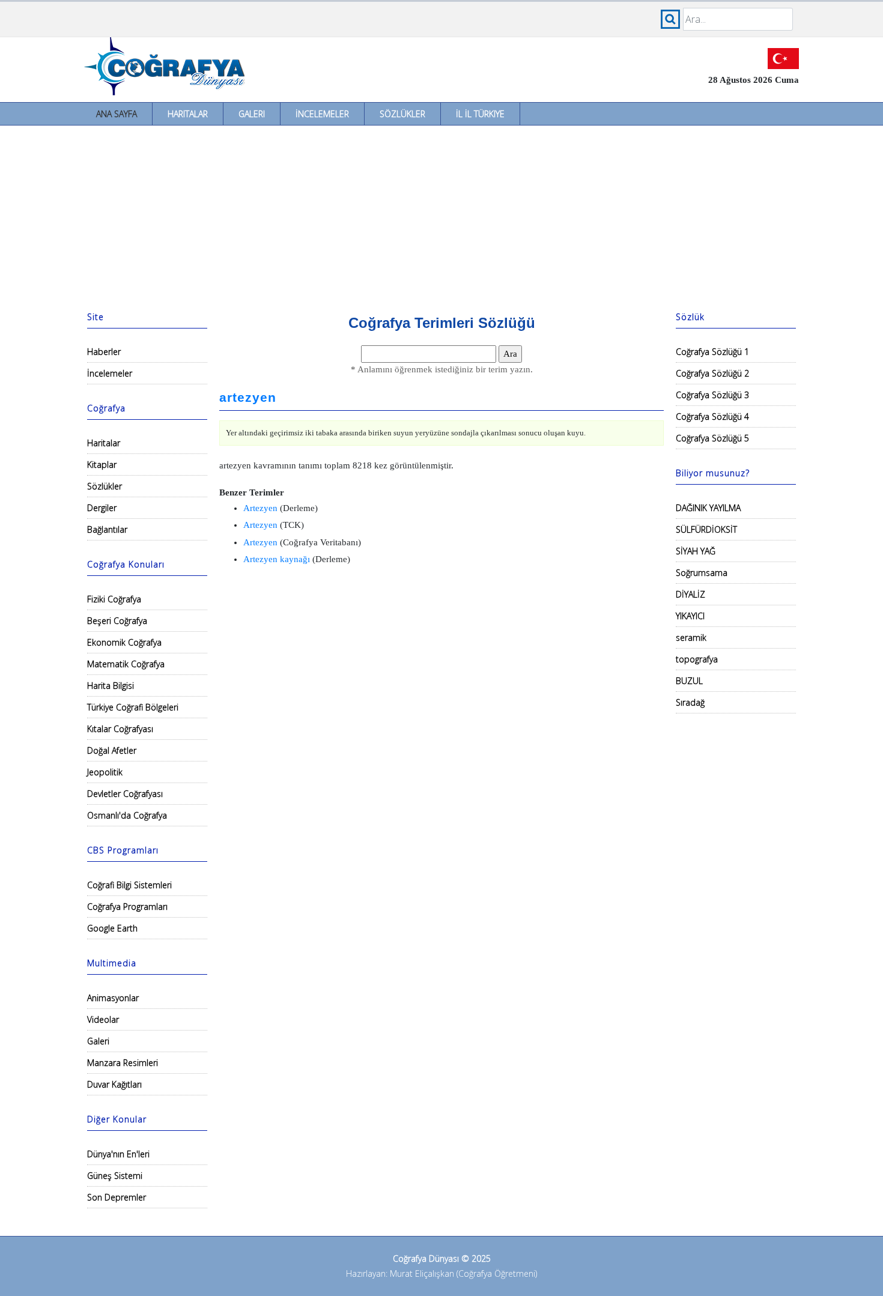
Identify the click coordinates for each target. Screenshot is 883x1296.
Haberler (104, 351)
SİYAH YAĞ (695, 551)
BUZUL (689, 680)
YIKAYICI (690, 616)
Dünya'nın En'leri (118, 1154)
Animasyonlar (113, 998)
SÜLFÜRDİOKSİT (706, 529)
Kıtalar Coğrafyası (120, 728)
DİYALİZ (690, 594)
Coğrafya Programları (127, 906)
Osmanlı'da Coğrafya (127, 815)
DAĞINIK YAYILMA (708, 507)
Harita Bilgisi (110, 685)
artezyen (247, 397)
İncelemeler (322, 114)
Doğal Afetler (111, 750)
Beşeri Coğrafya (117, 620)
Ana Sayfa (116, 114)
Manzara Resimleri (122, 1062)
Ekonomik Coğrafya (124, 642)
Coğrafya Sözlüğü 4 (712, 416)
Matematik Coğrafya (126, 664)
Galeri (251, 114)
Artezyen (260, 508)
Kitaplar (102, 464)
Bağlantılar (107, 529)
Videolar (103, 1019)
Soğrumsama (701, 572)
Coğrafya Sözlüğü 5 (712, 438)
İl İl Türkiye (480, 114)
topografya (697, 659)
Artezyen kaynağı (276, 559)
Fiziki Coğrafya (114, 599)
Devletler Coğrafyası (125, 793)
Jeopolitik (105, 772)
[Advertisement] (441, 216)
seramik (691, 637)
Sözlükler (402, 114)
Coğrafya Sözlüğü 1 (712, 351)
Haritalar (188, 114)
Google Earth (112, 928)
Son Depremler (116, 1197)
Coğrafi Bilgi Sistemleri (129, 885)
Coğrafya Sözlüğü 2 (712, 373)
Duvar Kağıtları (114, 1084)
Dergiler (102, 507)
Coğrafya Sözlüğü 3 (712, 395)
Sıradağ (690, 702)
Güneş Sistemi (114, 1175)
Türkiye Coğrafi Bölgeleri (132, 707)
